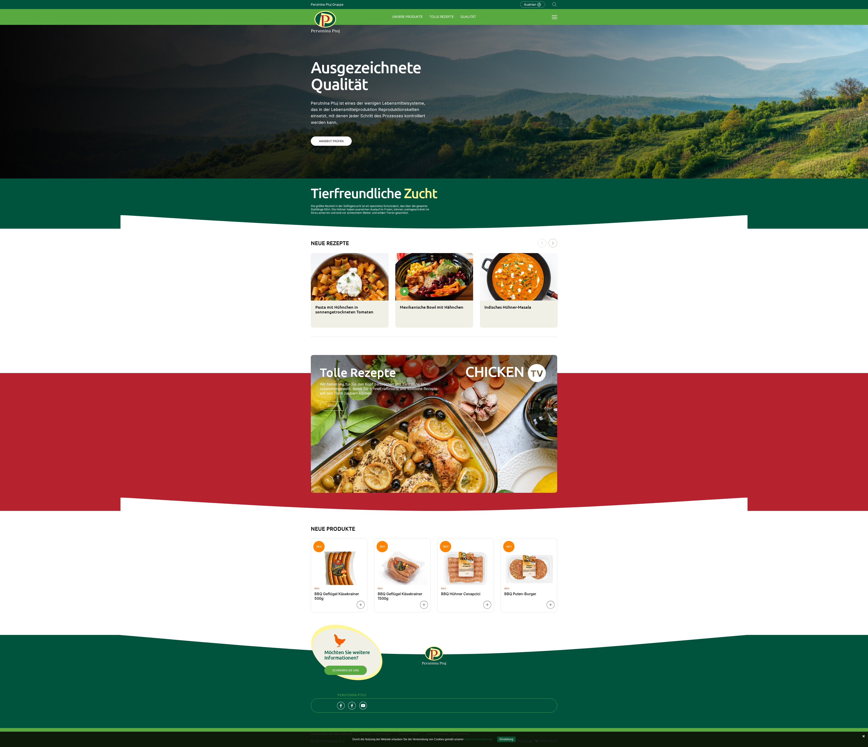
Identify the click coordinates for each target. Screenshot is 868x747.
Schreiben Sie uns (345, 670)
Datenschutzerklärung (477, 739)
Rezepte (334, 406)
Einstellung (506, 739)
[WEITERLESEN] (360, 605)
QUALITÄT (468, 17)
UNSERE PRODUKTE (407, 17)
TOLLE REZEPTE (441, 17)
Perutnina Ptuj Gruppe (327, 4)
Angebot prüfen (331, 141)
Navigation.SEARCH (554, 4)
